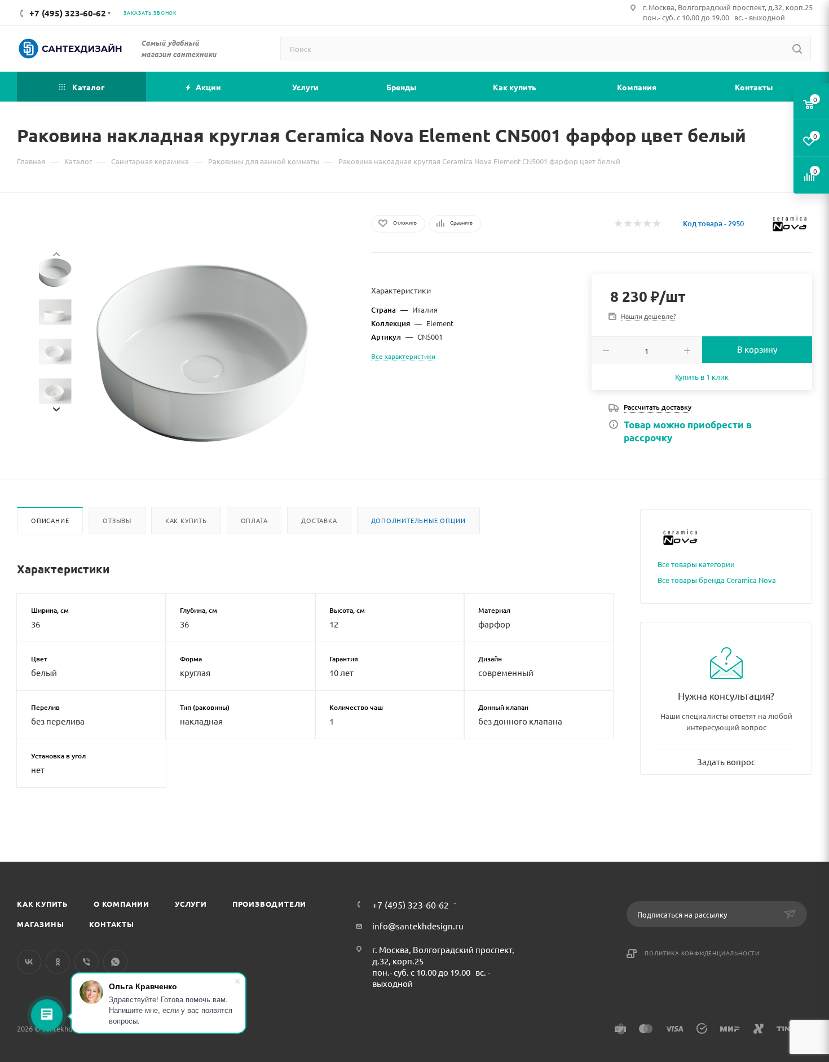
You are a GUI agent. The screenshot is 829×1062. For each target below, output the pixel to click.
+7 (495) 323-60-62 (410, 904)
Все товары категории (696, 564)
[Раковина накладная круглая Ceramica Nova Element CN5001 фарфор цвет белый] (202, 353)
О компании (121, 904)
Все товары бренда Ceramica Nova (717, 580)
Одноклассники (58, 962)
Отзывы (117, 520)
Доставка (319, 520)
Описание (50, 520)
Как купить (186, 520)
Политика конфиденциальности (702, 953)
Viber (86, 962)
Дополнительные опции (418, 520)
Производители (269, 904)
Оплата (254, 520)
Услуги (191, 904)
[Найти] (797, 48)
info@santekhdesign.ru (418, 925)
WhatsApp (115, 962)
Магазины (40, 924)
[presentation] (56, 253)
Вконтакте (29, 962)
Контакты (111, 924)
